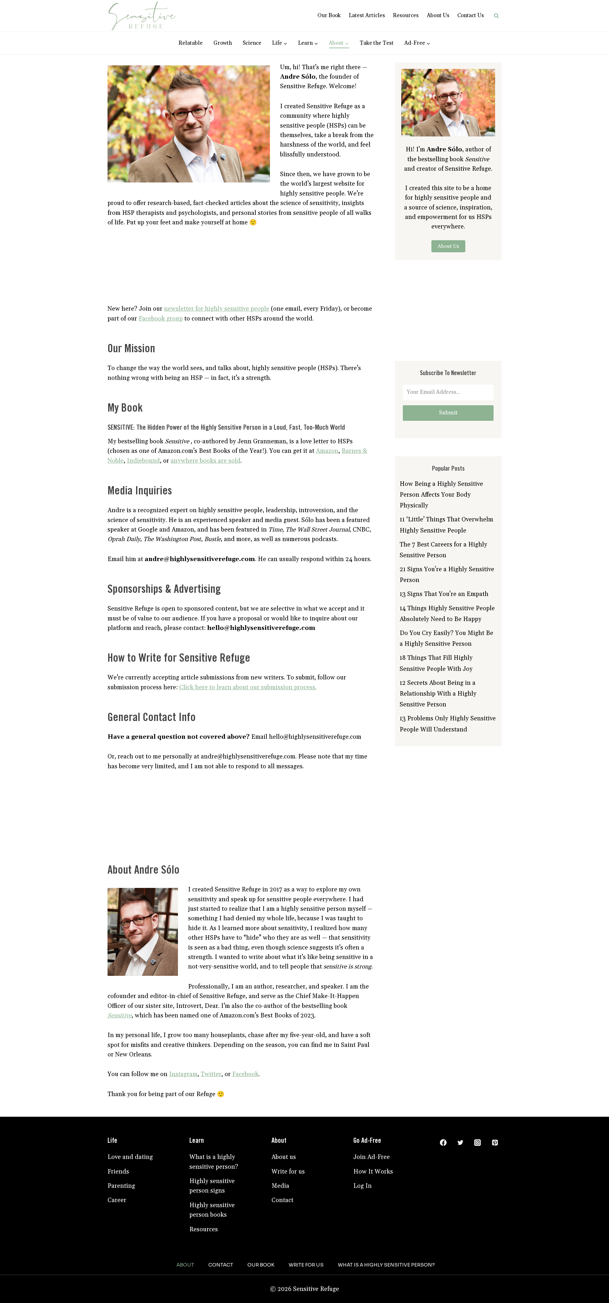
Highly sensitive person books (212, 1210)
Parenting (121, 1186)
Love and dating (130, 1157)
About (185, 1265)
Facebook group (161, 318)
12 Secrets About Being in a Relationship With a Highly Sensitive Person (438, 693)
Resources (406, 15)
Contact (282, 1200)
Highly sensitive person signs (212, 1185)
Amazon (327, 451)
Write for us (288, 1171)
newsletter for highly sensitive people (216, 309)
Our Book (329, 15)
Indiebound (143, 461)
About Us (438, 15)
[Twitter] (460, 1142)
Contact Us (470, 15)
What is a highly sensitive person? (213, 1161)
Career (117, 1200)
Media (280, 1186)
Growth (222, 43)
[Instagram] (477, 1142)
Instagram (183, 1074)
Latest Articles (367, 15)
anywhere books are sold (205, 461)
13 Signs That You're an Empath (444, 594)
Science (252, 43)
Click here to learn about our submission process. (248, 687)
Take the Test (377, 43)
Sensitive (120, 1015)
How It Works (373, 1171)
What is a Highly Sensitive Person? (386, 1265)
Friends (118, 1171)
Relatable (191, 43)
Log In (362, 1186)
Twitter (211, 1074)
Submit (448, 412)
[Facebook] (443, 1142)
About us (284, 1157)
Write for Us (306, 1265)
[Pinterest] (494, 1142)
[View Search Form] (496, 16)
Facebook (245, 1074)
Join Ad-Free (371, 1157)
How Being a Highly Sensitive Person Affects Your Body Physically (441, 494)
